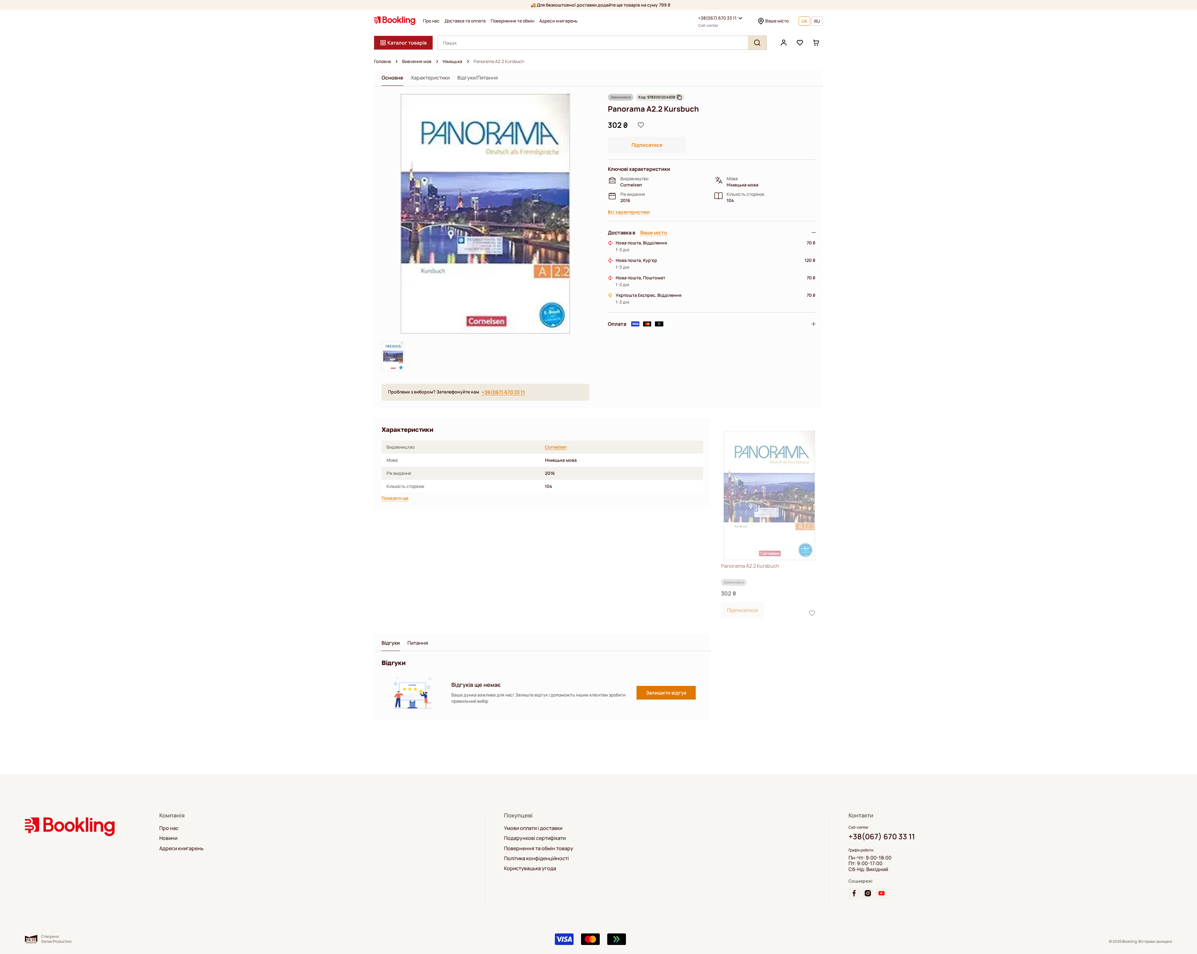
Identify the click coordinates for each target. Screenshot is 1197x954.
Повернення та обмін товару (538, 848)
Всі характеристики (629, 212)
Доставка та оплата (465, 21)
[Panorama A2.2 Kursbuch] (769, 495)
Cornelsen (556, 447)
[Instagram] (868, 893)
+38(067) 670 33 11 (717, 18)
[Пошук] (757, 43)
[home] (396, 61)
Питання (417, 643)
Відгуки (391, 643)
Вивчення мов (416, 61)
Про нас (431, 21)
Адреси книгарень (558, 21)
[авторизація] (784, 43)
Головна (382, 61)
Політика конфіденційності (536, 858)
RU (817, 21)
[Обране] (800, 43)
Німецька (452, 61)
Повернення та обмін (512, 21)
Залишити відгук (666, 692)
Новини (168, 838)
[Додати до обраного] (641, 125)
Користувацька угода (530, 868)
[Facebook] (854, 893)
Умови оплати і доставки (533, 828)
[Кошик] (816, 43)
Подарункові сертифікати (535, 838)
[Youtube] (881, 893)
